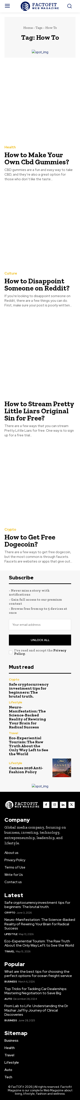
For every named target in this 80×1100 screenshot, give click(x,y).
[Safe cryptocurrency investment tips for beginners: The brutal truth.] (61, 687)
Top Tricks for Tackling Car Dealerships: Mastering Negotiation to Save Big (35, 990)
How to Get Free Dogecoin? (29, 540)
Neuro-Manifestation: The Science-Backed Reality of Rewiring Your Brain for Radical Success (27, 717)
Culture (10, 273)
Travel (13, 733)
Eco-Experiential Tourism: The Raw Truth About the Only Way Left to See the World (28, 745)
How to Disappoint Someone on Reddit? (37, 284)
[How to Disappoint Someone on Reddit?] (40, 227)
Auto (8, 999)
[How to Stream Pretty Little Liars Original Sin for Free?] (40, 353)
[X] (71, 805)
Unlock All (40, 640)
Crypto (10, 529)
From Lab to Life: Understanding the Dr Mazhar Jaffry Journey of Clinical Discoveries (36, 1010)
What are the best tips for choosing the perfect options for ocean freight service (38, 973)
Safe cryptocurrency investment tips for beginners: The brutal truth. (29, 690)
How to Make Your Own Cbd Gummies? (36, 158)
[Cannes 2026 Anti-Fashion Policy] (61, 768)
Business (10, 981)
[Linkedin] (63, 805)
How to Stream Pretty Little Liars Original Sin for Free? (39, 411)
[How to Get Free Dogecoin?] (40, 483)
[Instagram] (55, 805)
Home (28, 28)
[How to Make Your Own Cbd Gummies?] (40, 101)
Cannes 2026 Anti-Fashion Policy (26, 769)
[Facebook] (46, 805)
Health (10, 147)
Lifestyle (15, 702)
